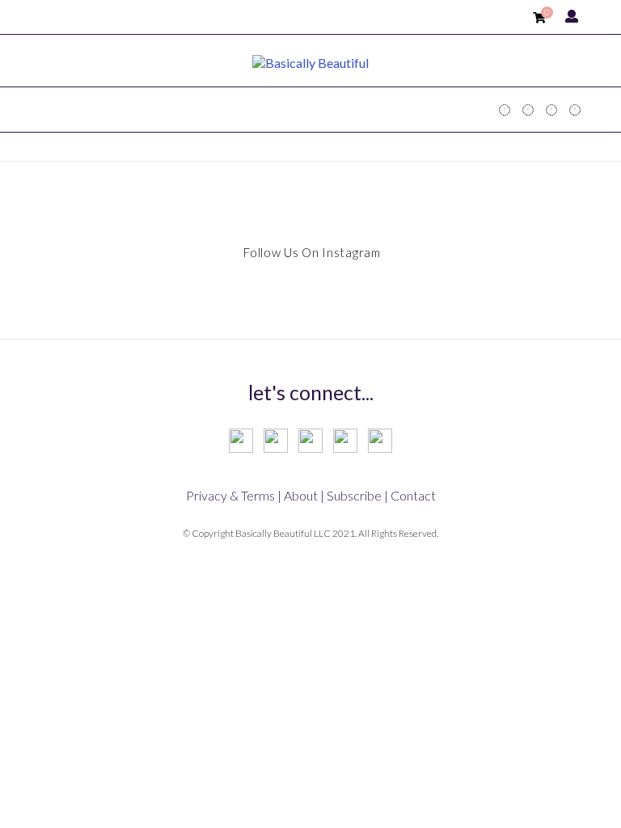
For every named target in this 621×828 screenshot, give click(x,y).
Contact (413, 495)
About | (304, 495)
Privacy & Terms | (233, 495)
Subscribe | (357, 495)
